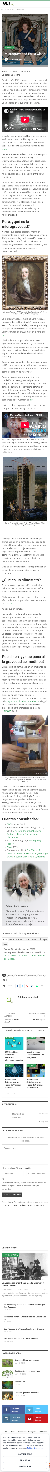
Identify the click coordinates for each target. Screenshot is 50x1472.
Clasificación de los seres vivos (27, 1371)
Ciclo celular (20, 1382)
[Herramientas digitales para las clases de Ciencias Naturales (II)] (36, 1070)
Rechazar (25, 1460)
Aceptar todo (25, 1454)
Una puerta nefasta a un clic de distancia (21, 1339)
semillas (9, 603)
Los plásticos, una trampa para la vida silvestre (24, 1329)
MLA (11, 939)
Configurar (25, 1466)
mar (4, 335)
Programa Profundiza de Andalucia (22, 701)
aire (31, 399)
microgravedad (32, 975)
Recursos (9, 47)
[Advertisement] (26, 531)
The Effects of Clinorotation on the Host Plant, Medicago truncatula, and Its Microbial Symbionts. (27, 853)
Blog (12, 1432)
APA (5, 939)
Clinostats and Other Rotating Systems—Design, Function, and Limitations (24, 834)
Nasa (9, 847)
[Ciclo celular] (7, 1385)
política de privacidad (22, 1168)
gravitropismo (20, 975)
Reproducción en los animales (27, 1360)
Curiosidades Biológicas (26, 1432)
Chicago (43, 939)
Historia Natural (10, 1255)
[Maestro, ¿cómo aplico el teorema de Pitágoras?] (36, 1043)
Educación (9, 1038)
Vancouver (31, 939)
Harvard (20, 939)
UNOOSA (7, 711)
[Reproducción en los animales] (7, 1363)
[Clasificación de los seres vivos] (7, 1374)
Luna (4, 149)
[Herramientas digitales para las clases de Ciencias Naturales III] (14, 1070)
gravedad (10, 975)
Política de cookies (35, 1448)
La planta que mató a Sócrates (27, 1393)
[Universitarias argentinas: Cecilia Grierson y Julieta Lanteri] (25, 1266)
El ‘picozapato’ (39, 1019)
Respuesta (44, 1121)
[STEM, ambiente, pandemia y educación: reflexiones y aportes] (14, 1043)
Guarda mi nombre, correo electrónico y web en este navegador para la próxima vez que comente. (24, 1185)
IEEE (5, 943)
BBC (9, 824)
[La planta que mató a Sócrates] (7, 1395)
